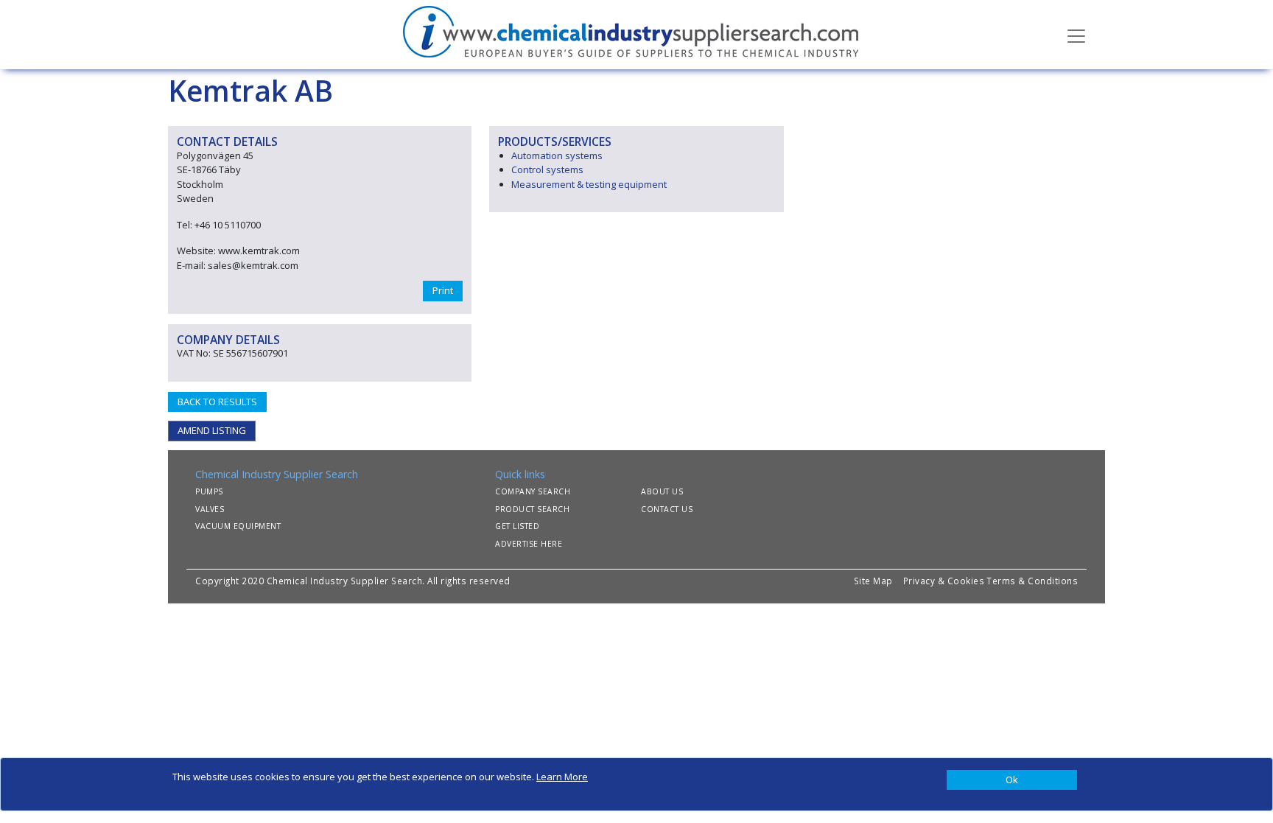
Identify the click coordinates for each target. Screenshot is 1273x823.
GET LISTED (517, 526)
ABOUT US (662, 491)
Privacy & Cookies (944, 580)
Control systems (547, 169)
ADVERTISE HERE (528, 544)
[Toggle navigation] (1076, 34)
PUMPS (209, 491)
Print (442, 290)
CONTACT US (666, 509)
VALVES (209, 509)
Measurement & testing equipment (589, 184)
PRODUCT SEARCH (532, 509)
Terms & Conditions (1032, 580)
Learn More (562, 776)
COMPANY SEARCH (532, 491)
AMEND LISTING (212, 430)
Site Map (873, 580)
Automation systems (557, 155)
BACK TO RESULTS (217, 401)
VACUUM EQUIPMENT (238, 526)
